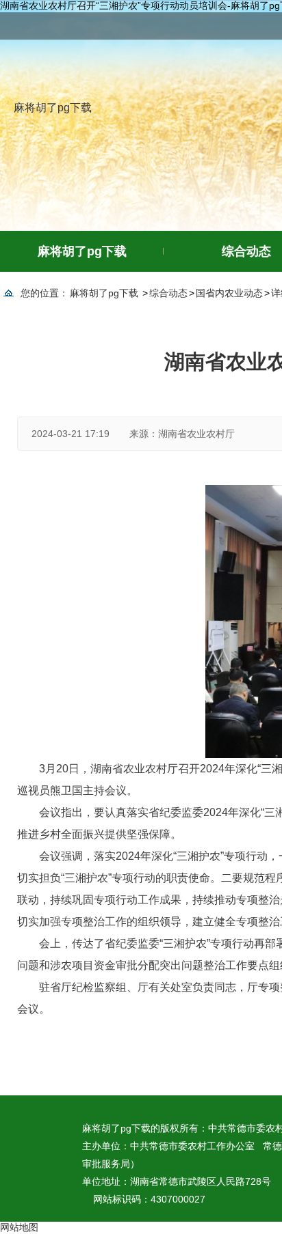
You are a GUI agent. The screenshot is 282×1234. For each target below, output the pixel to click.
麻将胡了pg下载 (53, 107)
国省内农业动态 (229, 293)
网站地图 (19, 1227)
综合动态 (168, 293)
